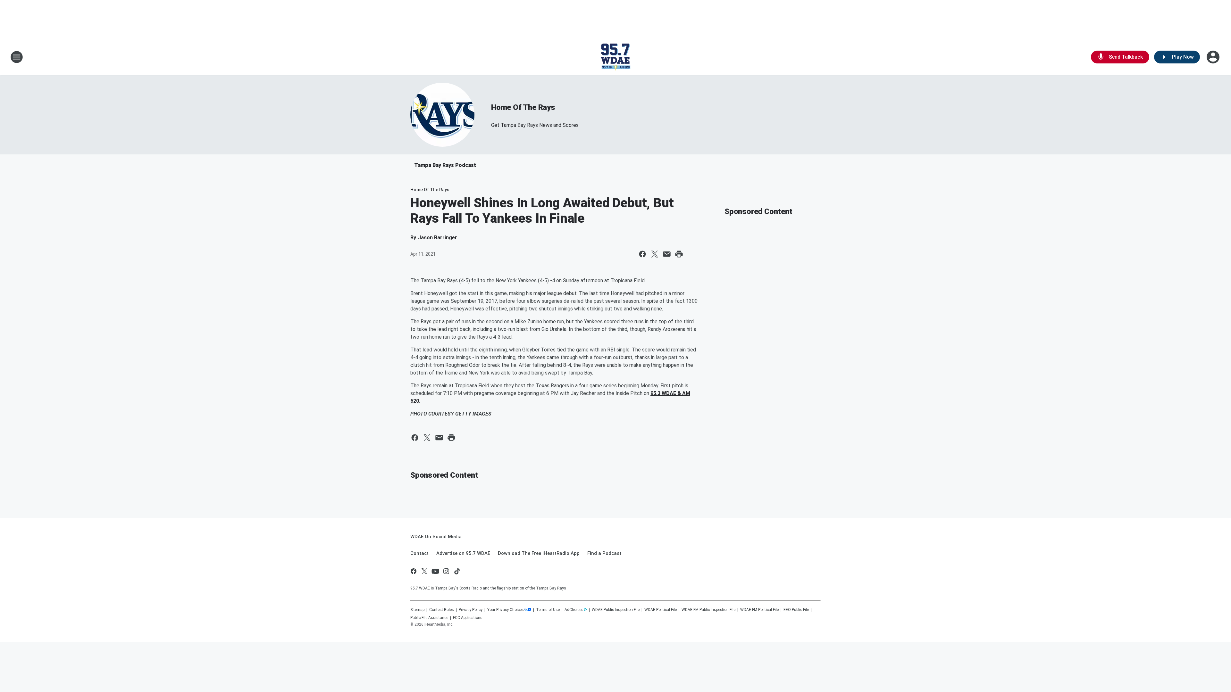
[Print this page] (678, 254)
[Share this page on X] (654, 254)
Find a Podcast (604, 553)
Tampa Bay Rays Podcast (445, 165)
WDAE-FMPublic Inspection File (708, 609)
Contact (419, 553)
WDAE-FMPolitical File (759, 609)
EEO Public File (796, 609)
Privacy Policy (470, 609)
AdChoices (574, 609)
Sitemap (417, 609)
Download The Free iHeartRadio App (539, 553)
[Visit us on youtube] (435, 571)
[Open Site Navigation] (16, 57)
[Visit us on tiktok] (457, 571)
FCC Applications (467, 617)
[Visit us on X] (424, 571)
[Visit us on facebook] (413, 571)
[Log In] (1214, 57)
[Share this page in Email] (666, 254)
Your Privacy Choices (505, 609)
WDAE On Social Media (436, 537)
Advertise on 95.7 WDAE (463, 553)
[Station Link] (615, 57)
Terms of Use (548, 609)
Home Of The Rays (523, 107)
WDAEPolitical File (660, 609)
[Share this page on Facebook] (642, 254)
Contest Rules (441, 609)
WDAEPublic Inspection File (616, 609)
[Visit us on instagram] (446, 571)
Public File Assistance (429, 617)
